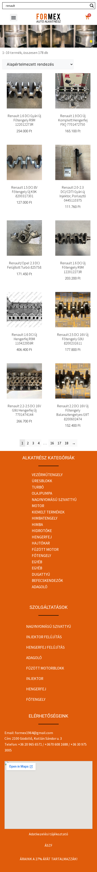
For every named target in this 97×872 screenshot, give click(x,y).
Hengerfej (42, 537)
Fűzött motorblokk (45, 668)
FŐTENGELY (35, 699)
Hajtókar (41, 543)
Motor (38, 505)
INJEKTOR (34, 678)
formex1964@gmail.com (34, 732)
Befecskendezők (47, 580)
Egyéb (37, 561)
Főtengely (41, 555)
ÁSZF (48, 845)
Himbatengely (44, 518)
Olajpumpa (42, 493)
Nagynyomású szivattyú (54, 499)
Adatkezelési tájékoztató (48, 834)
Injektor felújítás (44, 636)
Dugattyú (41, 574)
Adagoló (39, 586)
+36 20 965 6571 (30, 744)
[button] (13, 17)
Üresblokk (42, 480)
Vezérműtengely (47, 474)
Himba (37, 524)
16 (52, 443)
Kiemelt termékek (48, 512)
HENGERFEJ (36, 689)
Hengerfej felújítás (45, 647)
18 (66, 443)
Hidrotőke (42, 530)
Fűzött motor (45, 549)
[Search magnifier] (92, 5)
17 (59, 443)
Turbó (38, 487)
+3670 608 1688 (56, 744)
